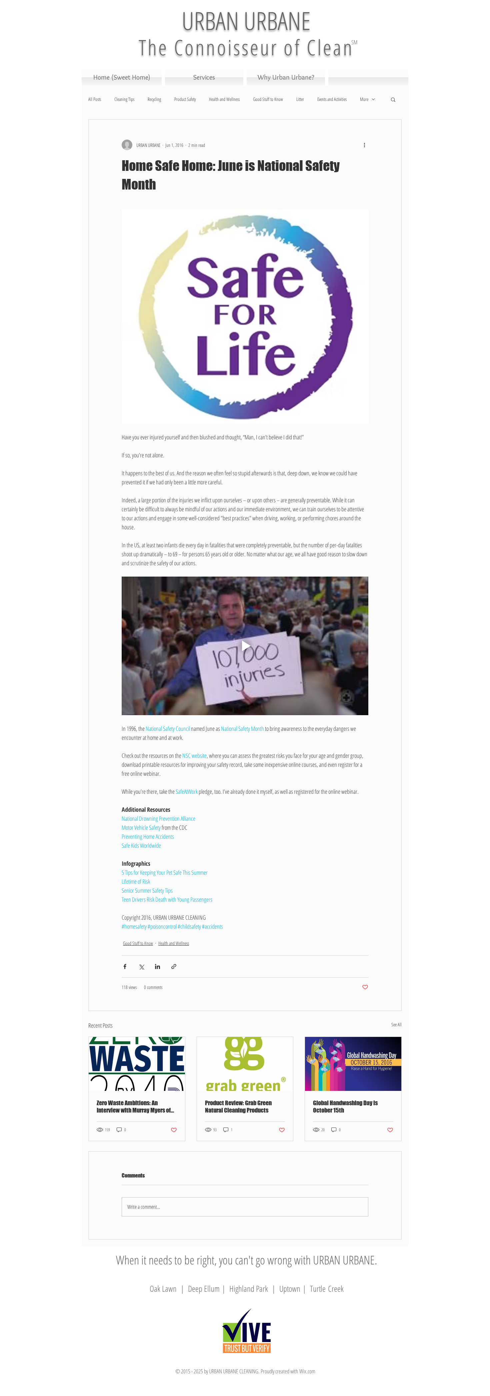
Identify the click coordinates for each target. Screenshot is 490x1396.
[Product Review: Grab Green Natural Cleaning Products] (245, 1064)
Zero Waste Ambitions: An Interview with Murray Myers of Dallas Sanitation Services (134, 1106)
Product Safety (185, 99)
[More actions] (364, 145)
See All (396, 1024)
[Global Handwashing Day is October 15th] (353, 1064)
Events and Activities (332, 99)
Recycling (154, 99)
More (364, 99)
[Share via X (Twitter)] (141, 966)
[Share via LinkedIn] (157, 966)
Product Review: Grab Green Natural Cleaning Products (238, 1106)
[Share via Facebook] (125, 966)
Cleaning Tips (124, 99)
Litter (300, 99)
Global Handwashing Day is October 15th (345, 1106)
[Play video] (245, 646)
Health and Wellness (224, 99)
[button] (393, 99)
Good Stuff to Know (268, 99)
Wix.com (307, 1371)
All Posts (94, 99)
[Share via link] (174, 966)
